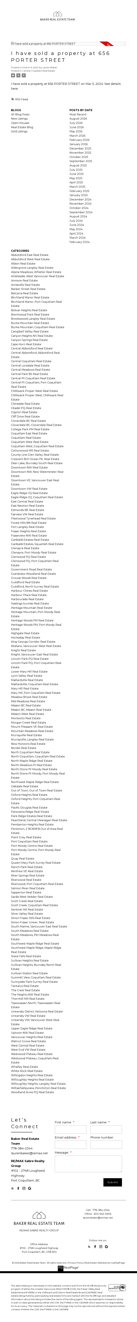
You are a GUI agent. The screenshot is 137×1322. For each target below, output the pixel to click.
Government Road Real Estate (31, 569)
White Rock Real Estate (27, 1071)
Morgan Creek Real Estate (28, 722)
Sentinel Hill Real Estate (27, 909)
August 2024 (78, 216)
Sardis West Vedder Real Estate (32, 896)
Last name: (99, 1122)
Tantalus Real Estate (25, 986)
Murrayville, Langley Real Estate (32, 739)
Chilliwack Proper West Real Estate (34, 391)
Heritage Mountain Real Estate (31, 607)
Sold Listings (19, 131)
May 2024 (76, 229)
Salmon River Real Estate (28, 888)
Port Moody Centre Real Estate (32, 845)
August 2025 (78, 165)
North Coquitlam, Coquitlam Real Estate (38, 756)
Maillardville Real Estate (27, 680)
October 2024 (79, 208)
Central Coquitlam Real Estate (38, 70)
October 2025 (79, 157)
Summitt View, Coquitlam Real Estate (36, 977)
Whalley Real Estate (24, 1066)
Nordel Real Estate (23, 748)
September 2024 (81, 212)
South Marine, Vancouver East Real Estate (39, 926)
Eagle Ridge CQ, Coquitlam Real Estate (37, 497)
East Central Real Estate (27, 501)
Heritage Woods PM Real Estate (32, 620)
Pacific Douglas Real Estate (29, 807)
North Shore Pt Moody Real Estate (34, 769)
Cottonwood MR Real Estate (30, 450)
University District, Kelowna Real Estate (37, 1011)
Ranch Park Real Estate (27, 867)
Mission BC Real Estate (26, 705)
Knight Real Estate (23, 650)
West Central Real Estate (27, 1045)
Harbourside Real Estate (27, 599)
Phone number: (102, 1137)
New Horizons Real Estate (28, 743)
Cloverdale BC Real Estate (28, 420)
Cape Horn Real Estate (26, 344)
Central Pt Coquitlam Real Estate (33, 378)
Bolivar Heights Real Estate (29, 310)
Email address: (66, 1137)
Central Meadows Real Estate (30, 369)
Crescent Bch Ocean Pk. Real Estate (35, 459)
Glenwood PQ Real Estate (28, 556)
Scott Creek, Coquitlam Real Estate (34, 905)
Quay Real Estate (22, 858)
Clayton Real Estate (24, 412)
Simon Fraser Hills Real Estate (30, 918)
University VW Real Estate (28, 1015)
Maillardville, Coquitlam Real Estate (34, 684)
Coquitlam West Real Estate (29, 442)
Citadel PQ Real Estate (26, 408)
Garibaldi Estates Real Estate (30, 539)
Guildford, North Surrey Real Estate (35, 586)
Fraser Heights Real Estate (28, 531)
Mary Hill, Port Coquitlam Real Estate (35, 692)
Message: (62, 1152)
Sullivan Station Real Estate (29, 973)
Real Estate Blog (22, 127)
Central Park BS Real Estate (29, 374)
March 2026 (77, 135)
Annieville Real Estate (25, 284)
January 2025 (79, 195)
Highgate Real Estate (25, 633)
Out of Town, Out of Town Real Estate (36, 790)
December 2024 (80, 199)
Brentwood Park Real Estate (30, 314)
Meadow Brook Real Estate (29, 697)
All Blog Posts (20, 114)
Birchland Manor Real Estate (30, 297)
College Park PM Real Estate (30, 429)
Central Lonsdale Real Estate (30, 365)
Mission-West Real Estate (27, 714)
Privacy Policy (75, 1263)
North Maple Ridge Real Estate (31, 760)
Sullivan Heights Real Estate (30, 960)
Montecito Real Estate (26, 718)
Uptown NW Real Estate (27, 1032)
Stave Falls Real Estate (26, 956)
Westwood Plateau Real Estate (32, 1054)
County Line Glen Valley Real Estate (35, 454)
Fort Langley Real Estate (27, 527)
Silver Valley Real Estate (27, 913)
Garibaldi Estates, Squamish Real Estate (37, 544)
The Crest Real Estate (25, 990)
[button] (12, 1188)
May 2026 (76, 131)
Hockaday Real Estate (25, 637)
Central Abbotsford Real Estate (32, 348)
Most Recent (78, 114)
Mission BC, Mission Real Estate (31, 709)
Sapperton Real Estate (26, 892)
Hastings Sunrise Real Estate (30, 603)
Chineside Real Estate (25, 403)
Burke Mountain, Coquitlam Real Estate (37, 327)
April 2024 (76, 233)
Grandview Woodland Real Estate (33, 573)
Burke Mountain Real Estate (30, 323)
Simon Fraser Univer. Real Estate (32, 922)
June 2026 (77, 127)
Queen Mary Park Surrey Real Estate (36, 862)
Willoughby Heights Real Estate (32, 1079)
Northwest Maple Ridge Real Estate (35, 782)
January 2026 (79, 144)
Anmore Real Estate (24, 280)
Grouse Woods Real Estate (29, 578)
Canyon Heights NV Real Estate (32, 335)
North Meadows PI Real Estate (31, 765)
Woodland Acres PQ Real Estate (32, 1092)
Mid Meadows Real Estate (28, 701)
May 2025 (76, 178)
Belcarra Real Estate (24, 293)
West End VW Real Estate (28, 1049)
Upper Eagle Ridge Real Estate (31, 1028)
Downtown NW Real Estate (29, 467)
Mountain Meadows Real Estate (32, 731)
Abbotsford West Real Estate (30, 259)
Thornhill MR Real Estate (27, 998)
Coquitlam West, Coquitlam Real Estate (37, 446)
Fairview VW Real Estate (27, 514)
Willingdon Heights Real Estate (32, 1075)
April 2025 (76, 182)
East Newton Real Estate (27, 505)
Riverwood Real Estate (26, 879)
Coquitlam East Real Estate (29, 433)
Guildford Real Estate (25, 582)
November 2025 (80, 152)
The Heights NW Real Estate (30, 994)
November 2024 (80, 203)
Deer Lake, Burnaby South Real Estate (37, 463)
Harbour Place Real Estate (29, 595)
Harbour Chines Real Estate (29, 590)
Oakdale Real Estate (24, 786)
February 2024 (80, 242)
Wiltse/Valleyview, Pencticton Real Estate (38, 1088)
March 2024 (78, 237)
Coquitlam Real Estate (26, 437)
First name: (63, 1122)
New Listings (19, 118)
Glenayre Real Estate (25, 548)
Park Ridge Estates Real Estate (31, 816)
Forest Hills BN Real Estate (28, 522)
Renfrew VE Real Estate (27, 871)
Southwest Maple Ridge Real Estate (35, 943)
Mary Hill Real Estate (25, 688)
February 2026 (79, 139)
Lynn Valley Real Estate (26, 675)
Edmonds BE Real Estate (27, 510)
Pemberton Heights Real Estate (32, 824)
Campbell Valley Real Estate (30, 331)
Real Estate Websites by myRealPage (105, 1263)
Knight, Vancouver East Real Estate (34, 654)
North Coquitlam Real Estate (30, 752)
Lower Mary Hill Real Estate (29, 671)
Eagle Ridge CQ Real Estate (29, 493)
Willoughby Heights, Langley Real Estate (38, 1083)
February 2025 (79, 191)
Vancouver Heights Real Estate (31, 1037)
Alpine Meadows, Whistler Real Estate (36, 272)
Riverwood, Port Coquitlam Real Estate (37, 884)
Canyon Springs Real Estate (29, 340)
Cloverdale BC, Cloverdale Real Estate (36, 425)
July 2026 (76, 123)
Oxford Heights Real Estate (29, 794)
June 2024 (77, 225)
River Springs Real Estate (27, 875)
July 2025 (76, 169)
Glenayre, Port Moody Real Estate (33, 552)
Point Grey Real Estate (26, 837)
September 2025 (81, 161)
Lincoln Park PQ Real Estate (30, 658)
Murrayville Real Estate (26, 735)
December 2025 (80, 148)
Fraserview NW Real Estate (29, 535)
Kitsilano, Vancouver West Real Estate (36, 646)
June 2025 (77, 174)
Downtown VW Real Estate (29, 488)
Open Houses (20, 123)
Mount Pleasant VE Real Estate (32, 726)
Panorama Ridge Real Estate (30, 811)
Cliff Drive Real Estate (25, 416)
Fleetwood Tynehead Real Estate (33, 518)
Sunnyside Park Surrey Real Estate (34, 981)
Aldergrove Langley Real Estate (32, 267)
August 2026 (78, 118)
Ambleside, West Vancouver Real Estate (37, 276)
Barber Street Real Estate (28, 289)
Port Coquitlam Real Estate (29, 841)
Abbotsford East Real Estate (29, 255)
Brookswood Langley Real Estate (33, 318)
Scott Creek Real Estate (27, 901)
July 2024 (76, 220)
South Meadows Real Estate (30, 930)
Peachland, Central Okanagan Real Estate (39, 820)
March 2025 (77, 186)
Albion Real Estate (23, 263)
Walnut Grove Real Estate (28, 1041)
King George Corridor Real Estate (33, 641)
